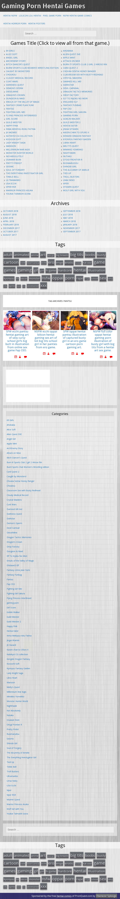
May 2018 (68, 217)
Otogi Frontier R (72, 159)
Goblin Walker (71, 118)
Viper (66, 183)
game (99, 262)
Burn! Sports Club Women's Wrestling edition (32, 67)
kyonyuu (9, 278)
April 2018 (8, 221)
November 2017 (71, 228)
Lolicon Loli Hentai (30, 15)
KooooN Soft (13, 139)
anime (34, 255)
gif (36, 270)
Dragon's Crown (15, 95)
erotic (69, 262)
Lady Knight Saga (15, 142)
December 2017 (11, 228)
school (94, 278)
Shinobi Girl (70, 166)
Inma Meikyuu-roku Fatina (20, 129)
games (9, 270)
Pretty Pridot (14, 163)
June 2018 (8, 217)
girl (42, 270)
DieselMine (12, 91)
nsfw (46, 278)
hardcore (65, 270)
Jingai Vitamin (70, 129)
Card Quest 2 (70, 67)
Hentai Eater (70, 125)
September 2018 (71, 211)
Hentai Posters (36, 23)
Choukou (11, 74)
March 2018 (69, 221)
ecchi (43, 262)
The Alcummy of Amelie (76, 169)
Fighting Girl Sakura (74, 112)
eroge (59, 262)
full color (87, 262)
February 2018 (11, 224)
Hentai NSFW (10, 15)
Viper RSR (11, 186)
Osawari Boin (13, 159)
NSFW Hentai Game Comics (77, 15)
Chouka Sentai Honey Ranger (79, 71)
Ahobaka (68, 50)
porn (69, 278)
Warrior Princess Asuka (19, 190)
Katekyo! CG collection (19, 136)
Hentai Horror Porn (14, 23)
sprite (12, 285)
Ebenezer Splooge (106, 896)
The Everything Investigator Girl (24, 173)
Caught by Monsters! (18, 71)
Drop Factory (71, 95)
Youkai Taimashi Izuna (18, 193)
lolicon (24, 278)
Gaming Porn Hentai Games (43, 6)
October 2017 (10, 231)
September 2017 (71, 231)
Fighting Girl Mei (15, 112)
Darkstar (68, 84)
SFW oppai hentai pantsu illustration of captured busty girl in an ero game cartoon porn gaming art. (74, 339)
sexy (110, 278)
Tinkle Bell (12, 176)
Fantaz (10, 108)
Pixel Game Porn (52, 15)
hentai (80, 270)
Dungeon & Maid (15, 98)
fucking (78, 263)
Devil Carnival (71, 88)
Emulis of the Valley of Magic (23, 101)
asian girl (51, 255)
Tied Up (67, 173)
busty (101, 254)
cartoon (11, 262)
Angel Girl (12, 57)
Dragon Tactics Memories (77, 91)
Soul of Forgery (15, 169)
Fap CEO (67, 108)
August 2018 (10, 214)
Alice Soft (11, 54)
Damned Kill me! (72, 81)
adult (8, 254)
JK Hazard (11, 132)
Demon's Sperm (14, 88)
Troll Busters (71, 176)
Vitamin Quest (71, 186)
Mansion (11, 146)
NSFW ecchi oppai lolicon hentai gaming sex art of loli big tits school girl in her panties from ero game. (45, 339)
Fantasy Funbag (72, 105)
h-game (51, 270)
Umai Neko (69, 180)
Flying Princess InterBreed (21, 115)
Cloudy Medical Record (19, 78)
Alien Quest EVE (71, 54)
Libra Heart (69, 142)
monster (34, 278)
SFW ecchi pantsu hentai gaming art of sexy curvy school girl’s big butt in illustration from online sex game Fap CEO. (17, 341)
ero (51, 262)
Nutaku (67, 156)
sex (103, 278)
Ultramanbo (13, 180)
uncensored (32, 285)
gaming (24, 270)
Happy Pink (12, 125)
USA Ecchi (11, 183)
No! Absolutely (14, 156)
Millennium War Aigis (18, 149)
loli (17, 278)
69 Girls (10, 50)
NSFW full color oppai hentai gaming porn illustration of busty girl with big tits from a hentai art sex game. (102, 341)
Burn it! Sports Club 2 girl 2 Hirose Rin (85, 64)
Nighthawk (69, 152)
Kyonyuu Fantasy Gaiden (77, 139)
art (43, 254)
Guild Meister (14, 122)
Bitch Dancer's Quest (18, 64)
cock (23, 262)
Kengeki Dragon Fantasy (77, 136)
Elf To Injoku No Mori (75, 98)
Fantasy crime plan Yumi (20, 105)
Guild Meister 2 (71, 122)
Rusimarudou (70, 163)
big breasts (62, 255)
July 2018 (68, 214)
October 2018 (10, 211)
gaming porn (70, 115)
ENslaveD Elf (70, 101)
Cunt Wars (12, 81)
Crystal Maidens (72, 78)
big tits (76, 254)
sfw (5, 286)
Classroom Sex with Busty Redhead (83, 74)
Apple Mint (69, 57)
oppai (57, 278)
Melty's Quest (71, 146)
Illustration (96, 270)
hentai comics (64, 896)
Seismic (10, 166)
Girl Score (12, 118)
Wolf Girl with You (74, 190)
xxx (44, 285)
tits (24, 286)
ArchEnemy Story (16, 61)
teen (19, 286)
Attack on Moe (71, 61)
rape (79, 278)
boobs (90, 254)
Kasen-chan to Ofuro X (76, 132)
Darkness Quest (15, 84)
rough (87, 279)
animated (21, 254)
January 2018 (70, 224)
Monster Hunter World (19, 152)
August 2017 (10, 234)
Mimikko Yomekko (73, 149)
